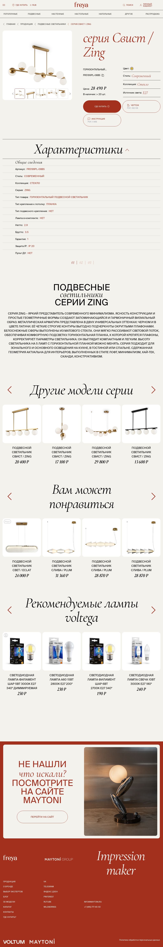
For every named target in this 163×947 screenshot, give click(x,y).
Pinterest (49, 897)
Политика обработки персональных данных (139, 940)
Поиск (129, 5)
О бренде (8, 886)
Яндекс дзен (51, 892)
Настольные (82, 14)
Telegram (49, 886)
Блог (5, 897)
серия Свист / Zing (117, 45)
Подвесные (34, 14)
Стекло (143, 84)
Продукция (26, 24)
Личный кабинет (147, 5)
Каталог (7, 907)
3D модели (9, 902)
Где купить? (9, 917)
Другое (129, 14)
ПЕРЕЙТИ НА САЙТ (42, 817)
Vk (45, 882)
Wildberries (50, 907)
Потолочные (11, 14)
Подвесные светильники (52, 24)
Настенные (58, 14)
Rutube (47, 902)
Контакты (8, 912)
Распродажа (152, 14)
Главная (10, 24)
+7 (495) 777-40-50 (92, 907)
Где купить (22, 5)
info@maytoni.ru (93, 902)
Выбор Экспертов (13, 892)
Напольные (105, 14)
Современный (141, 76)
